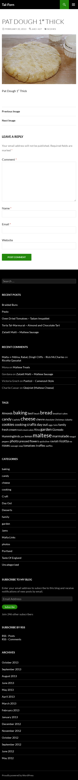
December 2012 (11, 724)
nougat (72, 436)
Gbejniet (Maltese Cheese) (38, 387)
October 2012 (10, 737)
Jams (5, 530)
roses (6, 445)
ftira (37, 429)
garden (46, 429)
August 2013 (9, 676)
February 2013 (10, 710)
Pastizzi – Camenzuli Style (38, 381)
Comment (9, 159)
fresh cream (9, 429)
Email (6, 224)
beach (37, 413)
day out (42, 424)
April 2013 (8, 696)
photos (6, 544)
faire (55, 425)
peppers (5, 441)
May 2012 (8, 758)
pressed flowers (29, 441)
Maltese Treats (21, 367)
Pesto (5, 311)
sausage (14, 446)
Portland (7, 551)
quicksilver (45, 441)
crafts (31, 424)
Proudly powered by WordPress (18, 775)
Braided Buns (10, 304)
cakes (65, 413)
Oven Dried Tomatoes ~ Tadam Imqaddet (25, 318)
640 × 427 (37, 29)
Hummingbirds (11, 436)
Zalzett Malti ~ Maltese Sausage (20, 332)
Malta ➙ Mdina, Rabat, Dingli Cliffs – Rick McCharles (33, 357)
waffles (49, 446)
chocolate (49, 419)
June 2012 (8, 751)
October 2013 (10, 662)
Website (7, 240)
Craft (5, 496)
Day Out (7, 503)
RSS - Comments (11, 639)
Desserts (7, 510)
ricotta (64, 441)
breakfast (57, 413)
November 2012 (11, 730)
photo (14, 441)
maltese (42, 435)
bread (46, 412)
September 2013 (11, 669)
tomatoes (29, 445)
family (62, 424)
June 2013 (8, 683)
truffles (40, 445)
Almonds (7, 413)
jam (22, 436)
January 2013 (10, 717)
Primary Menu (73, 4)
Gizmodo (57, 429)
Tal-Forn (8, 4)
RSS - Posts (8, 635)
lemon (28, 436)
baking (20, 412)
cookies (8, 424)
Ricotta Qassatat (11, 360)
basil (31, 413)
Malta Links (8, 537)
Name (6, 208)
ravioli (54, 441)
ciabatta (68, 419)
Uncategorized (10, 564)
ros (70, 441)
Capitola (16, 419)
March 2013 (9, 703)
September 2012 (11, 744)
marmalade (60, 436)
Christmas (59, 419)
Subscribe (10, 607)
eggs (50, 425)
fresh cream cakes (25, 430)
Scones (51, 29)
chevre (40, 419)
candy (7, 419)
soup (21, 446)
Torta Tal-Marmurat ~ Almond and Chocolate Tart (31, 325)
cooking (20, 424)
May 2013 (8, 689)
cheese (28, 419)
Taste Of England (11, 557)
